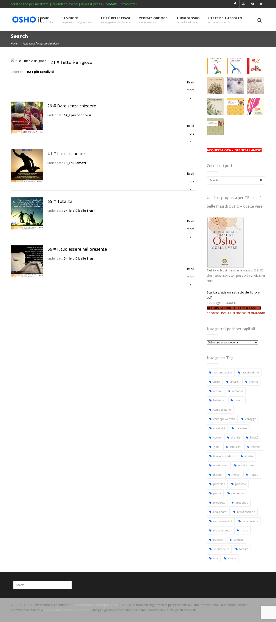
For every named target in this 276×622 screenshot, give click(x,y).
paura (217, 493)
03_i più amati (75, 163)
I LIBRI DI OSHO (188, 20)
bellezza (218, 400)
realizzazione (246, 512)
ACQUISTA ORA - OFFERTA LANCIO (234, 308)
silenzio (239, 540)
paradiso (219, 484)
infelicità (235, 447)
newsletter (129, 4)
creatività (219, 428)
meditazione (246, 465)
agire (216, 382)
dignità (235, 437)
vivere (232, 558)
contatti (111, 4)
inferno (255, 447)
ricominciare (250, 521)
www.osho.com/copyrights (96, 605)
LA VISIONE (77, 20)
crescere (241, 428)
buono (239, 400)
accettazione (250, 372)
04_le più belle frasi (79, 210)
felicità (254, 437)
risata (244, 530)
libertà (249, 456)
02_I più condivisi (40, 71)
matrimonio (220, 465)
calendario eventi (65, 4)
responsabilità (222, 521)
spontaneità (221, 549)
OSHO (46, 20)
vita (215, 558)
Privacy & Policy (230, 615)
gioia (216, 447)
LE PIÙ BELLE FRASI (115, 20)
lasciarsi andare (223, 456)
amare (234, 382)
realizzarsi (220, 512)
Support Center (168, 615)
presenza (241, 502)
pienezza (237, 493)
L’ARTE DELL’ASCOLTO (225, 20)
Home (14, 43)
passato (240, 484)
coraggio (250, 419)
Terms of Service (199, 615)
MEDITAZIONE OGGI (153, 20)
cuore (217, 437)
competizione (222, 409)
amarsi (253, 382)
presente (219, 502)
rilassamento (222, 530)
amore (217, 391)
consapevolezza (224, 419)
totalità (243, 549)
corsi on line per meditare (30, 4)
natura (254, 475)
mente (217, 475)
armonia (237, 391)
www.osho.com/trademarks (66, 610)
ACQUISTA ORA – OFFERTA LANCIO (234, 150)
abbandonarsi (222, 372)
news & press (91, 4)
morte (236, 475)
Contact (254, 615)
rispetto (218, 540)
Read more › (190, 83)
